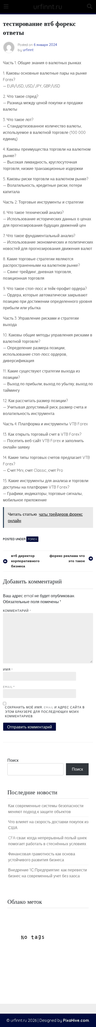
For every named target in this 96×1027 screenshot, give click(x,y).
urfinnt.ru (47, 6)
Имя (8, 669)
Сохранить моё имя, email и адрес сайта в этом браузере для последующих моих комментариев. (45, 711)
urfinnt (28, 50)
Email (9, 687)
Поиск (12, 760)
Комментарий (17, 611)
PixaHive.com (76, 1020)
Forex (32, 539)
